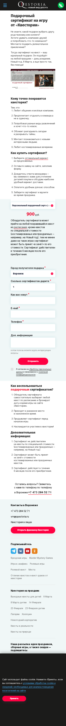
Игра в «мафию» (19, 564)
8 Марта (47, 597)
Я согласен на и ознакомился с (33, 372)
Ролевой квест (18, 570)
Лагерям (15, 614)
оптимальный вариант (36, 158)
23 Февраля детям (35, 608)
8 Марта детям (19, 603)
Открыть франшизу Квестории (33, 530)
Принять (14, 698)
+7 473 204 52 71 (40, 492)
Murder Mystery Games (41, 558)
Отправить (33, 361)
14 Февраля (35, 603)
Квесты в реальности (22, 626)
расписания (20, 227)
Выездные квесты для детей (26, 597)
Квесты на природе (21, 632)
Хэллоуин (27, 614)
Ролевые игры (37, 564)
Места (32, 570)
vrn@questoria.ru (20, 517)
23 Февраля (17, 608)
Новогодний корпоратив (24, 620)
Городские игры (19, 558)
